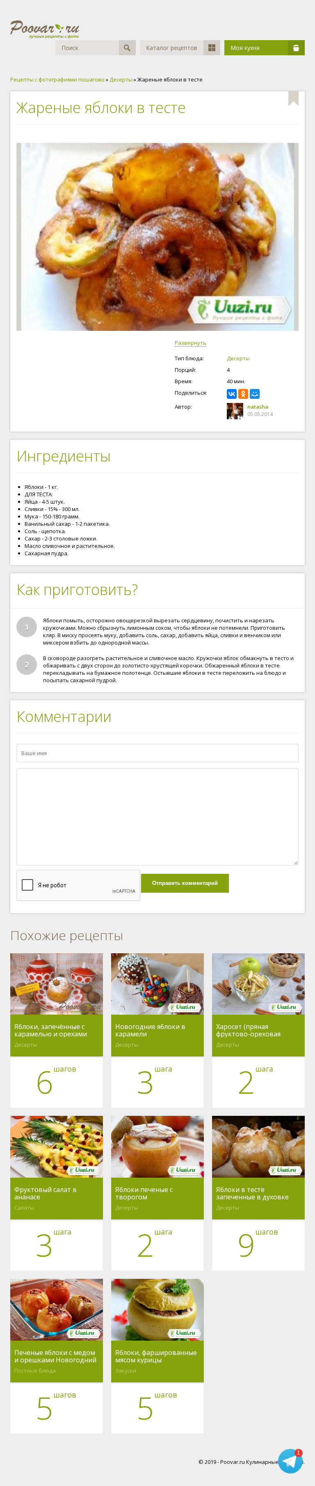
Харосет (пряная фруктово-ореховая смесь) (248, 1030)
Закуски (125, 1370)
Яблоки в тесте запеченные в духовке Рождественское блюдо (254, 1193)
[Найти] (127, 47)
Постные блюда (35, 1370)
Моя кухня (245, 48)
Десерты (238, 358)
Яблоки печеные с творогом (144, 1193)
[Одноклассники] (243, 394)
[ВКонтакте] (232, 394)
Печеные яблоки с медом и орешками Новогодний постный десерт (55, 1356)
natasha (257, 406)
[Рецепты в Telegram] (290, 1461)
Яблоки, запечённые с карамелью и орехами (50, 1030)
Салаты (24, 1207)
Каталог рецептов (171, 48)
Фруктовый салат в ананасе (45, 1193)
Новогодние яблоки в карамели (150, 1030)
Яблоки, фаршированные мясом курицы (156, 1356)
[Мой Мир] (255, 394)
